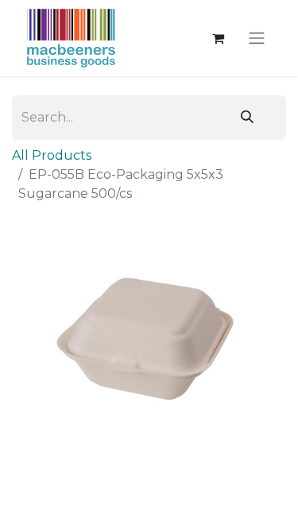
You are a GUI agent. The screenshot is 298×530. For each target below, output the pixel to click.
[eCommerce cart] (218, 38)
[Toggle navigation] (256, 38)
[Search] (247, 117)
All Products (51, 155)
